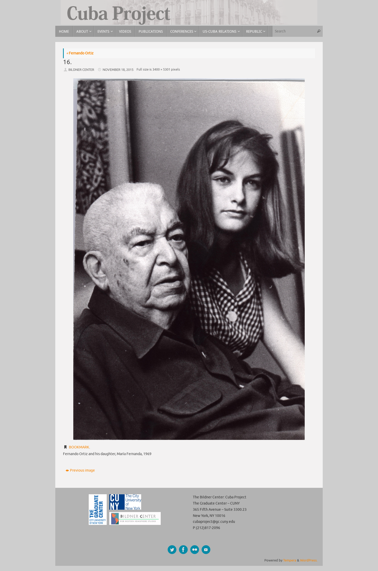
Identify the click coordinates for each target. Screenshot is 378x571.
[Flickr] (194, 549)
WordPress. (309, 560)
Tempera (289, 560)
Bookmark (79, 447)
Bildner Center (81, 70)
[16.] (189, 259)
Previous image (82, 470)
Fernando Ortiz (80, 53)
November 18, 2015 (118, 70)
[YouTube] (206, 549)
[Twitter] (172, 549)
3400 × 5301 (161, 69)
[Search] (318, 31)
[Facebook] (183, 549)
